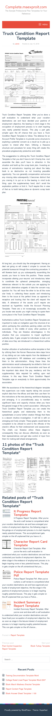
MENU (45, 24)
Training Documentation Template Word (22, 675)
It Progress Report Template (27, 513)
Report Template (17, 635)
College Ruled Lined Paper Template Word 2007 (26, 680)
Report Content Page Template (18, 688)
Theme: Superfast (40, 710)
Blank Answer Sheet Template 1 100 (21, 693)
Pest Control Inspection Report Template (12, 645)
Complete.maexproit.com (26, 7)
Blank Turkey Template (40, 644)
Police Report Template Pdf (31, 574)
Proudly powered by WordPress (17, 710)
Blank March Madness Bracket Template (23, 684)
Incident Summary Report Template (27, 604)
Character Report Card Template (30, 543)
